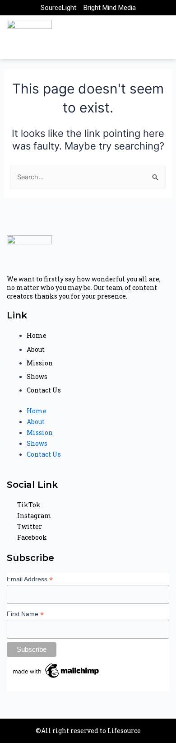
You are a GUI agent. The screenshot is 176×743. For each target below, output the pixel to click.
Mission (40, 363)
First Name (25, 614)
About (36, 349)
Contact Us (44, 390)
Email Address (30, 579)
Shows (37, 376)
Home (36, 335)
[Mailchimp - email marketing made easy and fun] (56, 670)
